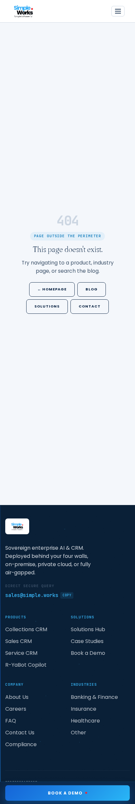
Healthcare (85, 720)
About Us (17, 697)
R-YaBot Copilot (26, 665)
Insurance (83, 709)
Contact (90, 306)
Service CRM (21, 653)
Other (78, 732)
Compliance (21, 744)
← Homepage (52, 289)
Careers (15, 709)
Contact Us (19, 732)
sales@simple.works (38, 595)
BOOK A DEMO (65, 793)
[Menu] (118, 11)
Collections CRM (26, 629)
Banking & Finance (94, 697)
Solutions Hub (88, 629)
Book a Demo (88, 653)
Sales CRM (18, 641)
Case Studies (87, 641)
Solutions (47, 306)
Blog (92, 289)
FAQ (10, 720)
